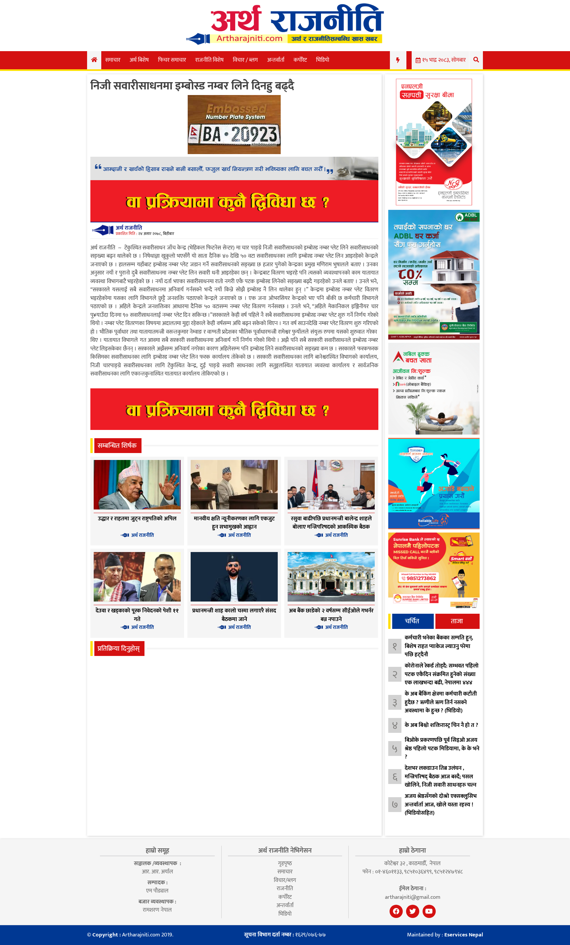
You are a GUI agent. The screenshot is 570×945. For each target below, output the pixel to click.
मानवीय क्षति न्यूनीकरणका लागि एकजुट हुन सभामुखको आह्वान (234, 523)
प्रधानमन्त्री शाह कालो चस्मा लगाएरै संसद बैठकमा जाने (234, 615)
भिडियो (322, 60)
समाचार (112, 60)
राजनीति (285, 888)
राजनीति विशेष (209, 60)
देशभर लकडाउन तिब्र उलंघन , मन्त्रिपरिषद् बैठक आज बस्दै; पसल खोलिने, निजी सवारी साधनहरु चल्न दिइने (440, 781)
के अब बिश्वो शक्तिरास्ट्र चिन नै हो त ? (441, 725)
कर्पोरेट (300, 60)
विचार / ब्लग (245, 60)
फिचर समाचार (172, 60)
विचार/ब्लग (285, 880)
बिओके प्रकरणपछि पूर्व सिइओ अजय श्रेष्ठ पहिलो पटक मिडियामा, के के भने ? (442, 748)
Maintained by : (445, 935)
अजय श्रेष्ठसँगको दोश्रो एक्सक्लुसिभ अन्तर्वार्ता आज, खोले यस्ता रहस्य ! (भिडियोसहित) (441, 805)
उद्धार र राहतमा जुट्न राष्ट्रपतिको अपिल (137, 518)
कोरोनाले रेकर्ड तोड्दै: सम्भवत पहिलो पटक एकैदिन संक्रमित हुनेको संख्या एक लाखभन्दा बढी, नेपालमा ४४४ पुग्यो (442, 678)
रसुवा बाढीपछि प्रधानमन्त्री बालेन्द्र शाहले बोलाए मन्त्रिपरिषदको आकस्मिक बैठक (331, 523)
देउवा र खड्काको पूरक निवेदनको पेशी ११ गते (137, 615)
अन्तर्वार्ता (275, 60)
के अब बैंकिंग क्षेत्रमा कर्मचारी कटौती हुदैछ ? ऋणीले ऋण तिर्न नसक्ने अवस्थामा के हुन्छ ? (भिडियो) (441, 702)
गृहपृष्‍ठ (285, 863)
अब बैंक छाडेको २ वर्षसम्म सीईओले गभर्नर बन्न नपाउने (331, 615)
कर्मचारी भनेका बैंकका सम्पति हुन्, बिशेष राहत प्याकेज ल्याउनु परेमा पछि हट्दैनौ (439, 646)
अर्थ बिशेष (139, 60)
